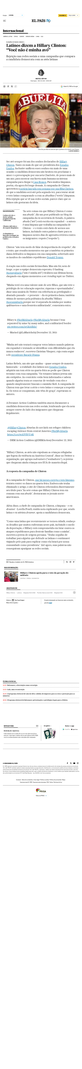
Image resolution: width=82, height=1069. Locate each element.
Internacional (13, 31)
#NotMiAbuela (25, 319)
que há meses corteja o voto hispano (54, 479)
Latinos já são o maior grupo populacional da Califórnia (9, 218)
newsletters (9, 726)
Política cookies (44, 779)
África (16, 36)
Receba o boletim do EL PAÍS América (21, 562)
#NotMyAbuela (41, 319)
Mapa (63, 779)
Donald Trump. (55, 257)
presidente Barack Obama (25, 354)
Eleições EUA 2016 (29, 593)
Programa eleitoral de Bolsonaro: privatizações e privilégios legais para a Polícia (37, 700)
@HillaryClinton (17, 427)
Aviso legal (37, 779)
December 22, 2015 (47, 332)
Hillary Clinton (10, 593)
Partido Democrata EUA (44, 593)
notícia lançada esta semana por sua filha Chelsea (46, 188)
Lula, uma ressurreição (16, 689)
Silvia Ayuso (41, 79)
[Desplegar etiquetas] (74, 592)
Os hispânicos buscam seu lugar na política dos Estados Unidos (11, 236)
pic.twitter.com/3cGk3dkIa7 (22, 326)
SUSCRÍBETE (62, 15)
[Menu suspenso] (4, 21)
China (37, 36)
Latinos (19, 593)
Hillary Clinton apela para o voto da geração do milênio (44, 574)
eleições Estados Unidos (15, 42)
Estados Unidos (57, 366)
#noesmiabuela (14, 302)
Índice (51, 782)
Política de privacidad (56, 779)
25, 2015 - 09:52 (44, 81)
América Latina (7, 36)
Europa (22, 36)
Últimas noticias (9, 681)
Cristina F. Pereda (25, 578)
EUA (42, 36)
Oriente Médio (30, 36)
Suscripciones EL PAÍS (26, 782)
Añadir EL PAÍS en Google (70, 86)
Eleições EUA (58, 593)
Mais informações (12, 603)
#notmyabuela (14, 272)
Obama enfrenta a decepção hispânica (10, 227)
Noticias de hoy (58, 782)
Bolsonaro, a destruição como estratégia (22, 685)
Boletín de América (11, 731)
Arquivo (47, 726)
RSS (48, 782)
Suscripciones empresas (39, 782)
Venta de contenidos (27, 779)
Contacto (18, 779)
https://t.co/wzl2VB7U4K (20, 434)
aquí (50, 603)
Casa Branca (39, 182)
